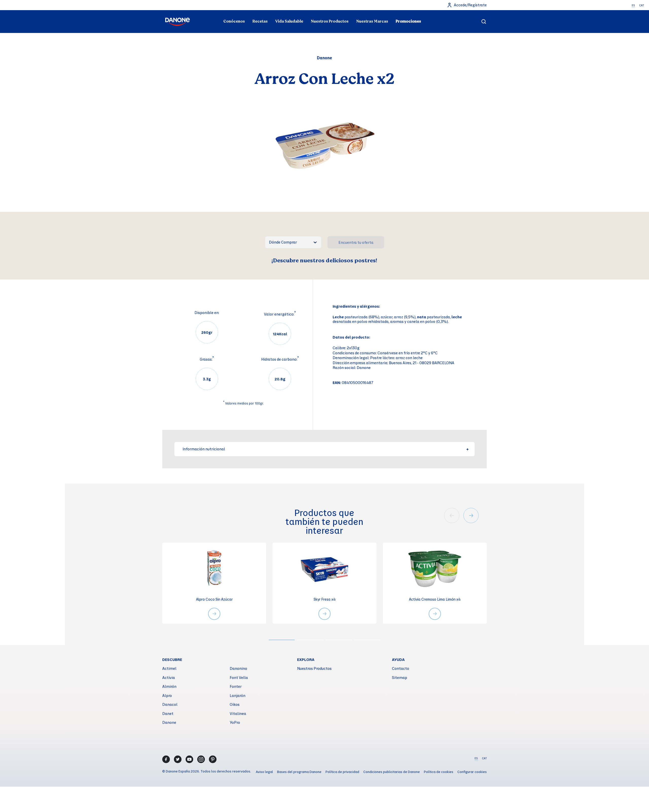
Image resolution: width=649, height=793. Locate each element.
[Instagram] (201, 759)
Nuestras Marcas (372, 21)
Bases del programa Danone (299, 771)
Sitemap (399, 677)
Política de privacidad (342, 771)
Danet (167, 713)
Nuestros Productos (330, 21)
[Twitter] (178, 759)
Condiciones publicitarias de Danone (391, 771)
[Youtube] (189, 759)
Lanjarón (237, 695)
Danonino (238, 668)
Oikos (235, 704)
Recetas (260, 21)
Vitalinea (238, 713)
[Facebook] (166, 759)
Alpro (167, 695)
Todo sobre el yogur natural (214, 11)
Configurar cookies (472, 771)
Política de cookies (438, 771)
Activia (168, 677)
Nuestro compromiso (434, 11)
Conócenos (234, 21)
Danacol (169, 704)
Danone (169, 722)
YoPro (235, 722)
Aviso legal (264, 771)
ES (633, 5)
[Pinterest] (213, 759)
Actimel (169, 668)
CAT (641, 5)
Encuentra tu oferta (355, 242)
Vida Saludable (289, 21)
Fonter (236, 686)
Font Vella (239, 677)
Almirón (169, 686)
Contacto (400, 668)
